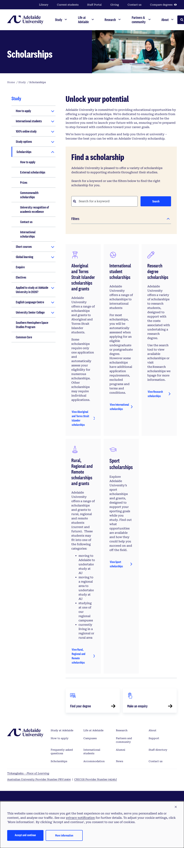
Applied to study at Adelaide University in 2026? (32, 289)
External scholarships (32, 172)
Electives (21, 277)
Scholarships (24, 151)
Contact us (134, 4)
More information (64, 835)
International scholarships (27, 234)
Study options (24, 141)
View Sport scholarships (116, 564)
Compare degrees (161, 4)
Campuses (90, 738)
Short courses (24, 246)
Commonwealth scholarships (29, 194)
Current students (68, 4)
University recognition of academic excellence (34, 209)
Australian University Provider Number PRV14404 (39, 779)
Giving (114, 4)
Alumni (120, 749)
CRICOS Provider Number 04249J (95, 779)
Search (155, 201)
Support (154, 738)
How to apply (23, 110)
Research (121, 730)
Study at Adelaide (62, 730)
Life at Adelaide (93, 730)
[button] (176, 807)
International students (29, 121)
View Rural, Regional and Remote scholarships (78, 655)
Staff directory (158, 749)
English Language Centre (30, 302)
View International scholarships (119, 406)
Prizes (23, 182)
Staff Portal (94, 4)
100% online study (26, 131)
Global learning (24, 256)
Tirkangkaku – (28, 773)
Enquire (20, 267)
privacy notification (80, 817)
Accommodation (94, 761)
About (152, 730)
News (119, 761)
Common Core (24, 337)
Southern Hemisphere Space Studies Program (32, 324)
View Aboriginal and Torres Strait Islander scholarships (80, 418)
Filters (75, 218)
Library (43, 4)
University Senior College (30, 312)
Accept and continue (25, 835)
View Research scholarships (155, 394)
